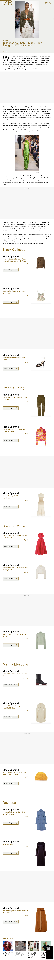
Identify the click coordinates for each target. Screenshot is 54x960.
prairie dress (42, 224)
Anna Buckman (7, 49)
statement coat (18, 229)
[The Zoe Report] (6, 2)
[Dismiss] (52, 947)
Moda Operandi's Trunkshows (18, 67)
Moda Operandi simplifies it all (13, 109)
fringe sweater (9, 231)
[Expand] (47, 947)
